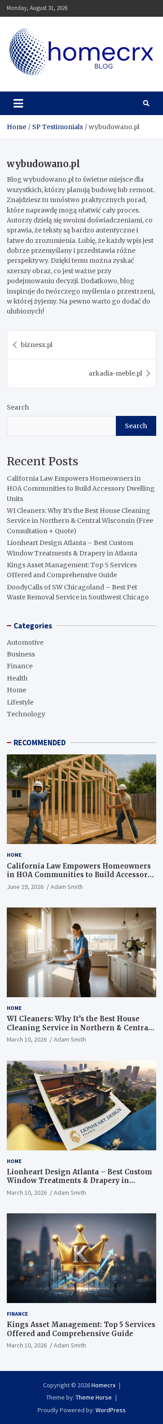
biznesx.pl (37, 345)
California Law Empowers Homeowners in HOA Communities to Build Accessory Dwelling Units (81, 488)
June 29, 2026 (25, 887)
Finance (20, 666)
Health (17, 678)
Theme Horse (94, 1397)
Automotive (25, 642)
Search (18, 407)
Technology (26, 714)
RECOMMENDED (40, 743)
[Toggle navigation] (18, 103)
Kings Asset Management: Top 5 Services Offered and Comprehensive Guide (81, 1329)
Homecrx (103, 1385)
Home (16, 690)
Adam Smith (67, 887)
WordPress (111, 1410)
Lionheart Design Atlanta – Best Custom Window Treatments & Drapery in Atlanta (79, 1181)
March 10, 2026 (27, 1039)
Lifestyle (20, 702)
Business (21, 654)
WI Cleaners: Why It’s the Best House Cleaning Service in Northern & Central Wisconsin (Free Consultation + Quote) (80, 521)
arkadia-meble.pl (115, 373)
